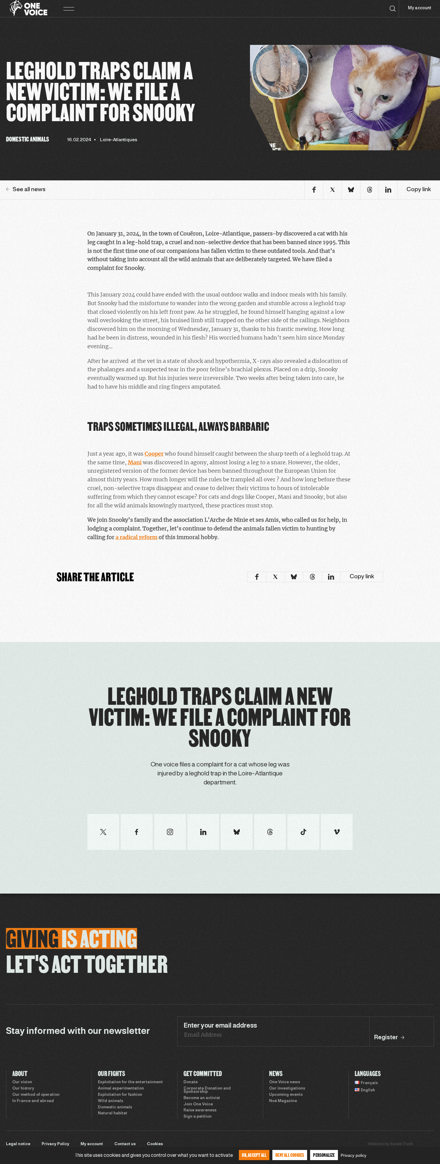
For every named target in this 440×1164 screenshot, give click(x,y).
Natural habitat (112, 1113)
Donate (190, 1082)
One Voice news (284, 1082)
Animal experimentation (121, 1088)
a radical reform (136, 537)
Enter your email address (220, 1026)
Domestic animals (115, 1107)
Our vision (22, 1082)
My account (419, 8)
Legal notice (18, 1144)
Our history (23, 1088)
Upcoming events (286, 1095)
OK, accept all (254, 1154)
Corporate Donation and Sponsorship (207, 1090)
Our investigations (287, 1088)
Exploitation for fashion (120, 1095)
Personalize (324, 1154)
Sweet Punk (401, 1144)
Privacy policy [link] (353, 1155)
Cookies (155, 1144)
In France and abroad (33, 1101)
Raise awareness (199, 1110)
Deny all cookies (289, 1154)
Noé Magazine (283, 1101)
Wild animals (110, 1101)
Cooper (154, 453)
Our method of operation (36, 1095)
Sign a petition (197, 1117)
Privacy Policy (55, 1144)
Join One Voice (198, 1104)
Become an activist (201, 1098)
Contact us (125, 1144)
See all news (29, 189)
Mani (135, 462)
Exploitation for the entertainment (130, 1082)
